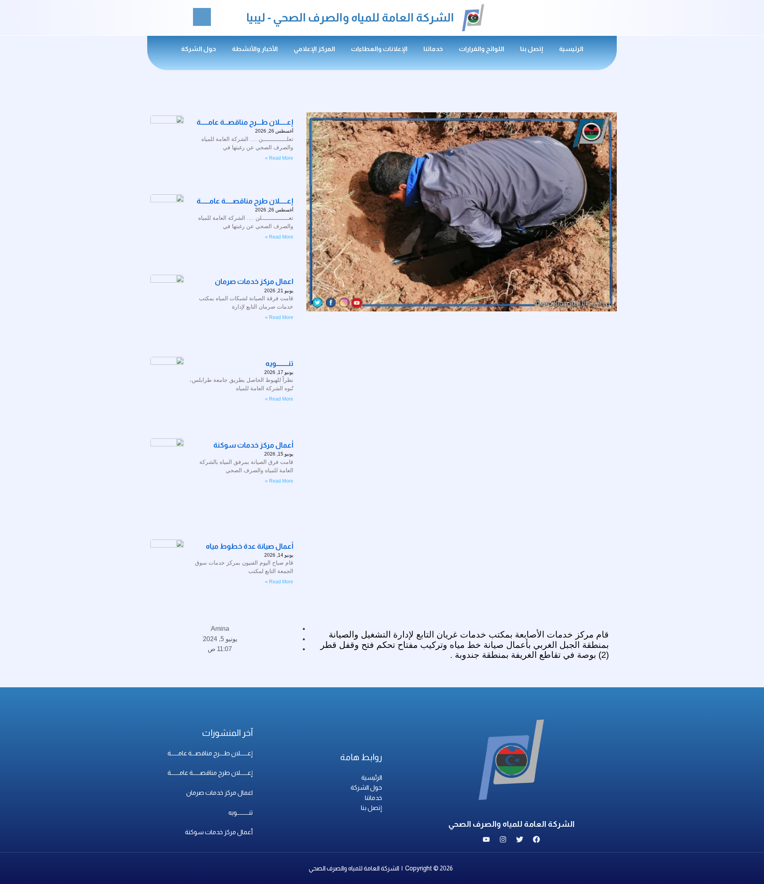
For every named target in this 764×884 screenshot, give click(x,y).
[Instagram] (503, 839)
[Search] (202, 17)
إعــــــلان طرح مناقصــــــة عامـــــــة (210, 772)
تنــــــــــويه (279, 364)
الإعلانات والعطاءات (379, 48)
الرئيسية (571, 48)
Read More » (279, 317)
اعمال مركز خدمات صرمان (219, 792)
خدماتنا (433, 48)
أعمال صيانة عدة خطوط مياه (249, 546)
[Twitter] (519, 839)
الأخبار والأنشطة (255, 48)
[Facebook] (536, 839)
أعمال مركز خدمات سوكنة (253, 445)
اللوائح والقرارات (481, 48)
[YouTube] (486, 839)
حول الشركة (198, 48)
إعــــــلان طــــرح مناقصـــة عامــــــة (210, 753)
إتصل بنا (531, 48)
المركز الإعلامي (314, 48)
